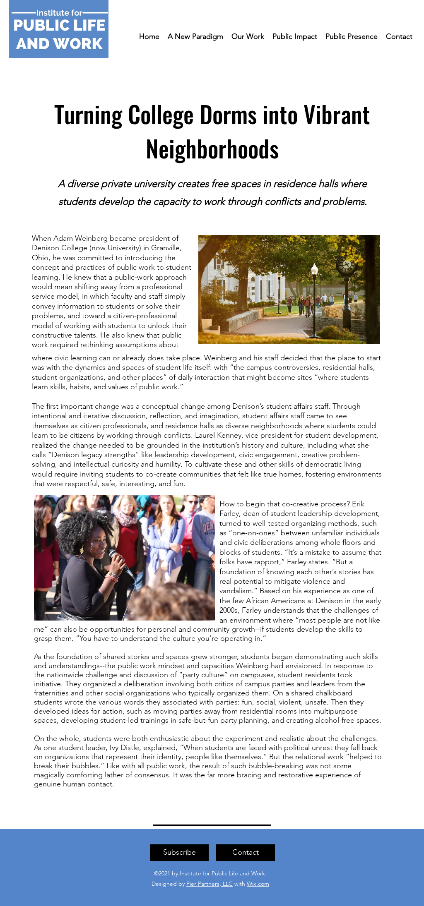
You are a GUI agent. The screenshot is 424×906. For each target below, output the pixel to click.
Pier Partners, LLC (209, 883)
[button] (179, 852)
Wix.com (258, 883)
